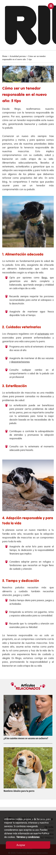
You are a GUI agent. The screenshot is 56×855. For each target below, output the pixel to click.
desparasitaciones (20, 362)
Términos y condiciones (28, 837)
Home (4, 56)
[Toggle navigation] (51, 6)
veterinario (43, 334)
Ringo (44, 278)
